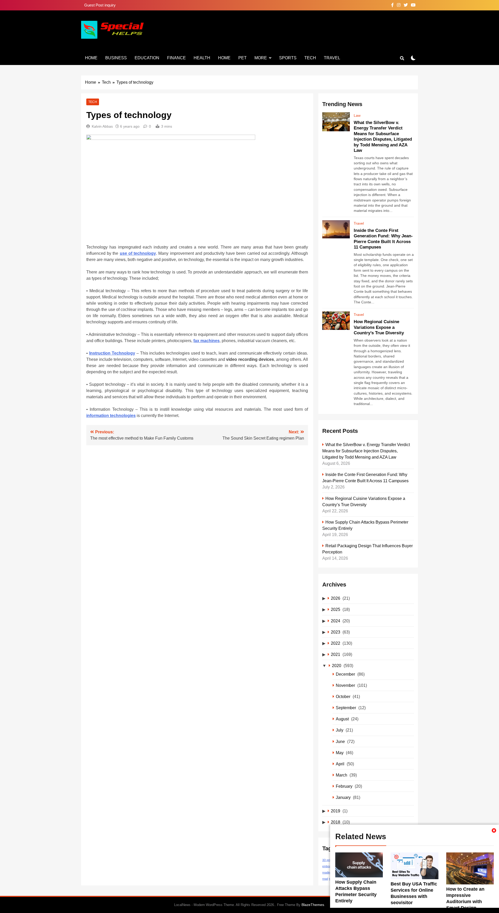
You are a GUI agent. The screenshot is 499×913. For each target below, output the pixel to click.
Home (91, 58)
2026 (335, 598)
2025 (335, 609)
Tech (310, 58)
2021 (335, 654)
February (344, 786)
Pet (242, 58)
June (340, 741)
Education (147, 58)
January (343, 797)
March (341, 775)
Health (202, 58)
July (339, 730)
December (345, 674)
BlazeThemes (312, 905)
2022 (335, 643)
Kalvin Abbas (102, 126)
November (345, 685)
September (346, 707)
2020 (336, 665)
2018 (335, 822)
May (340, 752)
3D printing (329, 860)
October (343, 696)
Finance (176, 58)
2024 (335, 620)
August (342, 718)
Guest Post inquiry (100, 5)
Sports (288, 58)
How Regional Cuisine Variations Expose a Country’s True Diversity (379, 327)
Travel (332, 58)
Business (116, 58)
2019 (335, 810)
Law (357, 115)
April (340, 763)
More (260, 58)
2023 (335, 632)
